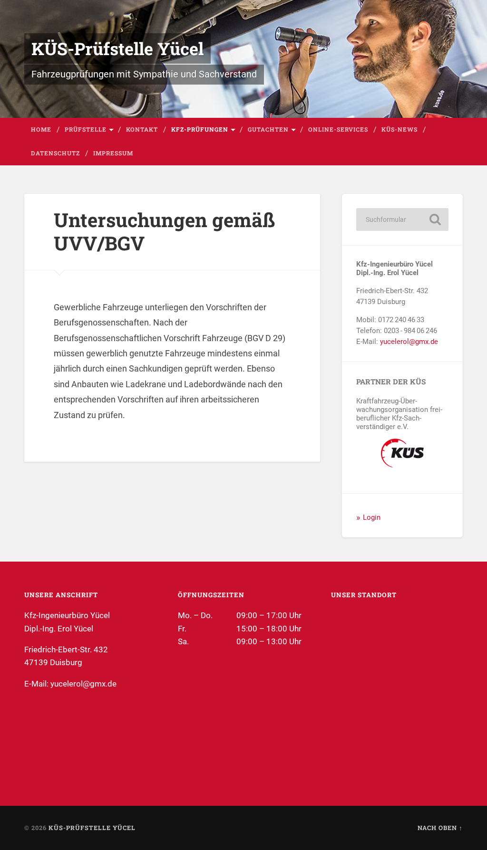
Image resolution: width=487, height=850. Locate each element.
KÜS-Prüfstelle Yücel (117, 48)
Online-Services (338, 129)
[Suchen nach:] (402, 219)
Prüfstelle (86, 129)
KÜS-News (399, 129)
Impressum (113, 153)
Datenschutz (55, 153)
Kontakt (142, 129)
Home (41, 129)
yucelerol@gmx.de (409, 341)
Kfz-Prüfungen (199, 129)
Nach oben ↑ (440, 827)
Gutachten (268, 129)
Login (371, 517)
